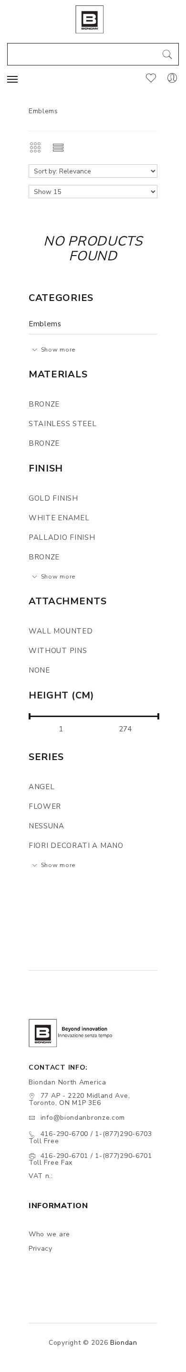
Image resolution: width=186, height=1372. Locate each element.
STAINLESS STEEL (63, 424)
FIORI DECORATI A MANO (76, 845)
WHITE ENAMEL (59, 518)
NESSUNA (46, 826)
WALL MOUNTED (61, 631)
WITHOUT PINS (58, 650)
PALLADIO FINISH (62, 537)
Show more (58, 349)
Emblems (45, 324)
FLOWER (45, 806)
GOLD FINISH (53, 498)
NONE (39, 670)
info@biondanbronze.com (83, 1117)
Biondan (123, 1342)
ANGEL (42, 787)
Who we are (49, 1234)
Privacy (40, 1248)
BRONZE (44, 404)
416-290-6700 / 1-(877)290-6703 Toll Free (90, 1137)
